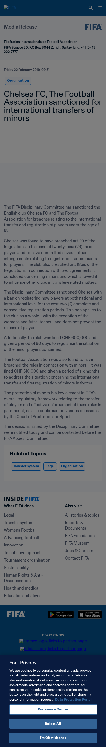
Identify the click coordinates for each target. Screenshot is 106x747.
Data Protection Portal (73, 699)
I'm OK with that (53, 738)
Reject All (53, 724)
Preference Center (53, 709)
